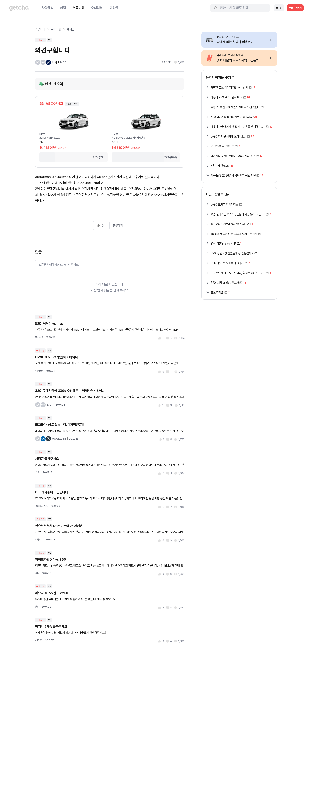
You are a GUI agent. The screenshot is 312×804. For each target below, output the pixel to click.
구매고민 (56, 29)
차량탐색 (47, 8)
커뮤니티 (78, 8)
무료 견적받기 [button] (295, 7)
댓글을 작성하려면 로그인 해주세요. (59, 264)
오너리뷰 (97, 8)
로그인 (279, 7)
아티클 (114, 8)
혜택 (63, 8)
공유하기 (118, 225)
